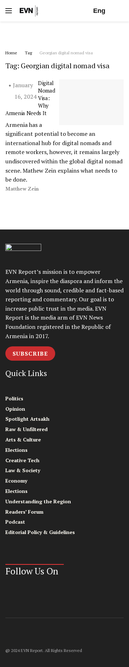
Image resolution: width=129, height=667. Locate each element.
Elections (16, 449)
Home (11, 52)
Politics (14, 398)
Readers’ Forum (24, 511)
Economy (16, 480)
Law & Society (22, 470)
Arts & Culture (23, 439)
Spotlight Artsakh (27, 418)
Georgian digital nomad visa (66, 52)
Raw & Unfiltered (26, 429)
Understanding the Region (38, 501)
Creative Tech (22, 460)
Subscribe (30, 353)
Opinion (15, 408)
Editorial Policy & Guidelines (40, 532)
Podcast (15, 521)
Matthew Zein (22, 189)
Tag (28, 52)
